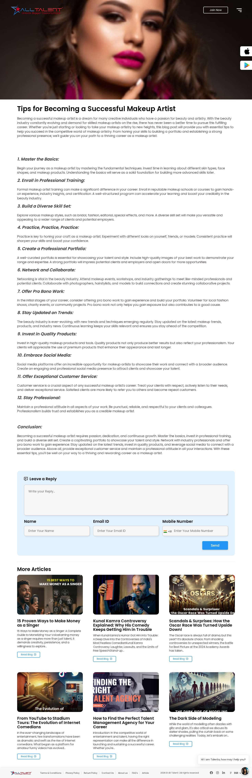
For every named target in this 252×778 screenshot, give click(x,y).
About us (123, 772)
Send (215, 545)
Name (30, 521)
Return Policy (90, 772)
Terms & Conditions (50, 772)
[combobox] (168, 531)
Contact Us (108, 772)
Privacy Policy (73, 772)
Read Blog (27, 654)
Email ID (101, 521)
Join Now (216, 10)
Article (145, 772)
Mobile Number (177, 521)
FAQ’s (135, 772)
